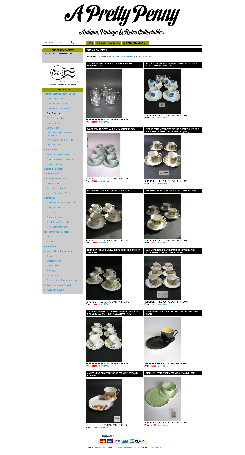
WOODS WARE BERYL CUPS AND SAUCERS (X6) (111, 129)
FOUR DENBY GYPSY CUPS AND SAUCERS (108, 191)
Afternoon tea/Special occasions (59, 94)
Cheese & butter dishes (57, 103)
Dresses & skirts (54, 261)
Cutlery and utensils (56, 207)
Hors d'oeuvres (53, 123)
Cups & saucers (145, 56)
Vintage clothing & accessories (59, 251)
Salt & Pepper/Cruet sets (58, 222)
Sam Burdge (156, 447)
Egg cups (51, 212)
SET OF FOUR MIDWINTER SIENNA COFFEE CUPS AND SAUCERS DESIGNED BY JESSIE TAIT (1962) (172, 130)
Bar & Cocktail (51, 149)
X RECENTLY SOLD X (54, 290)
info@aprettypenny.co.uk (126, 447)
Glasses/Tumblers (55, 164)
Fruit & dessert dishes (56, 118)
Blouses (50, 256)
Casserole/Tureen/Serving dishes (62, 203)
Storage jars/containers (57, 227)
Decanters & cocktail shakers (60, 159)
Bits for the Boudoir (53, 169)
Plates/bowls (52, 241)
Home (90, 43)
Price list (101, 43)
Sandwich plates (54, 128)
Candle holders (54, 183)
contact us (76, 82)
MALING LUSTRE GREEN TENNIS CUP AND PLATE (170, 373)
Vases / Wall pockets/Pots (58, 193)
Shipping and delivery (135, 43)
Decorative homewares (55, 178)
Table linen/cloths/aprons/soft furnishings (60, 134)
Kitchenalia (49, 198)
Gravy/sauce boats (55, 217)
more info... (104, 122)
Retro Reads (50, 246)
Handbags (51, 270)
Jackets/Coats (53, 275)
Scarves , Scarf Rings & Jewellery (62, 280)
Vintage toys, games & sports (58, 285)
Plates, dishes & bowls (57, 188)
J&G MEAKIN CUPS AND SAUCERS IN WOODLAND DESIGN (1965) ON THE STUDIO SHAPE (171, 251)
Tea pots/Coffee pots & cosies (60, 140)
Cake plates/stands (55, 99)
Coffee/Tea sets (51, 174)
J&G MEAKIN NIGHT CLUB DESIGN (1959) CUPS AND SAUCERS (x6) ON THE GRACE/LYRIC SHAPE (113, 312)
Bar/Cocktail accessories (58, 154)
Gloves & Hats (53, 266)
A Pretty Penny (100, 447)
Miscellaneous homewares (57, 232)
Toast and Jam (53, 145)
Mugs (49, 237)
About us (115, 43)
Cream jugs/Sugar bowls (58, 108)
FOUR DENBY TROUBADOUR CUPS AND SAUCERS (171, 191)
